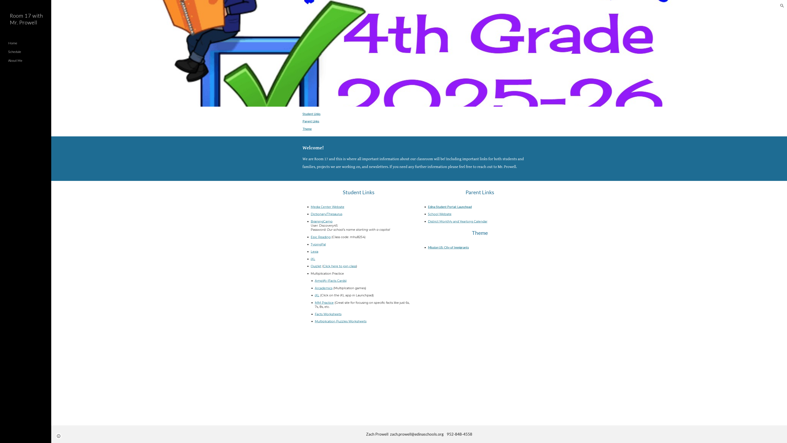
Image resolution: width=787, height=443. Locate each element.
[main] (419, 158)
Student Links (312, 114)
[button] (782, 6)
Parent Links (311, 121)
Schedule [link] (14, 52)
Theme (307, 129)
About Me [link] (15, 60)
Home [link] (12, 43)
